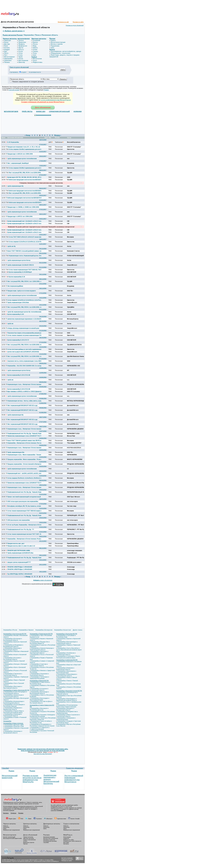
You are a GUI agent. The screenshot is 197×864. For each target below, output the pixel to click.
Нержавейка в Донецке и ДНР (14, 725)
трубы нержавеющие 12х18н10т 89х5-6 (20, 265)
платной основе (14, 90)
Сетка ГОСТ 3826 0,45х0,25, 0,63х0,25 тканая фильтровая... (26, 237)
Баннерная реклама (49, 837)
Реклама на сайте (78, 22)
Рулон (20, 51)
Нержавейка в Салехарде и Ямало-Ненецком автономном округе (68, 657)
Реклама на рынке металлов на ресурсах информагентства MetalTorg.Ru (32, 779)
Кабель (53, 40)
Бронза (35, 42)
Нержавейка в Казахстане (62, 630)
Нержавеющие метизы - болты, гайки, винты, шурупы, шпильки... (24, 401)
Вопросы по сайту (68, 839)
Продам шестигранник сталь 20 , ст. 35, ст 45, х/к (23, 147)
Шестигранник (23, 60)
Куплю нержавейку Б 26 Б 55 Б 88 (18, 375)
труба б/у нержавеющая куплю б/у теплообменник (24, 312)
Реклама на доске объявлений (74, 25)
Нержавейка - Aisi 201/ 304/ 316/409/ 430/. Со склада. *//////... (24, 366)
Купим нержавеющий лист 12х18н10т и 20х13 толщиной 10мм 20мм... (24, 221)
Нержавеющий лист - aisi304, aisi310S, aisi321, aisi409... (24, 473)
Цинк (34, 55)
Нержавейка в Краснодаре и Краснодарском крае (39, 699)
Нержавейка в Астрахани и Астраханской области (39, 689)
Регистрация (67, 837)
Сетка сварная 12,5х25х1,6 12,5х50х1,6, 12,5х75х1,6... (26, 241)
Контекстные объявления (50, 838)
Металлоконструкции (58, 42)
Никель (35, 48)
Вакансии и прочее (28, 842)
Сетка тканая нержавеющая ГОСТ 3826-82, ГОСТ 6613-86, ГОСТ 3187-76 (26, 269)
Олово (35, 49)
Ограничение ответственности (72, 841)
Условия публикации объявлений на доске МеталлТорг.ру (42, 102)
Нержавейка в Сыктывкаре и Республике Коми (66, 636)
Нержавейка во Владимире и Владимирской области (13, 645)
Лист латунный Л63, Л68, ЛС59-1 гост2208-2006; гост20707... (26, 172)
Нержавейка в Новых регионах (13, 723)
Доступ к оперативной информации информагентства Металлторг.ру (73, 779)
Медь (35, 46)
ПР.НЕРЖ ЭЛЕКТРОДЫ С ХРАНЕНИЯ (19, 567)
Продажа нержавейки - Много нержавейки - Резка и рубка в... (24, 459)
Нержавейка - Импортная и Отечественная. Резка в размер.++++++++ (24, 539)
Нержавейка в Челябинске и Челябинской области (66, 653)
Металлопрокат (9, 57)
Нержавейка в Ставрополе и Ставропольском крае (39, 728)
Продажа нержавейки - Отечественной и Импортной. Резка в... (24, 464)
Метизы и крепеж (57, 44)
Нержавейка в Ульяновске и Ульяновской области (39, 674)
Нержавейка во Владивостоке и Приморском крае (67, 712)
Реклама (20, 813)
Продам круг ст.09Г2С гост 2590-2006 (19, 216)
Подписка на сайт (63, 22)
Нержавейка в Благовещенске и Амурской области (67, 693)
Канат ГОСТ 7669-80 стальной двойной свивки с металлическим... (24, 251)
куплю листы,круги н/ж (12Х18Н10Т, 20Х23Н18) (23, 352)
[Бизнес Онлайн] (31, 853)
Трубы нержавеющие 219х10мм (18, 302)
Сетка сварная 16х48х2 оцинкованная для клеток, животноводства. (26, 149)
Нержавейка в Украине (26, 630)
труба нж (10, 323)
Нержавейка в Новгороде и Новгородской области (12, 715)
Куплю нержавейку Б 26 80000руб (20, 272)
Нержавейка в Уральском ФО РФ (66, 634)
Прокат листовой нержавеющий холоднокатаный (24, 497)
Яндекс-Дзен (12, 818)
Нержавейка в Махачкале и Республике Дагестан (39, 709)
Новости (5, 826)
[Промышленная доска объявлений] (19, 853)
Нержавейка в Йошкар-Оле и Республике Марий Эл (40, 642)
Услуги (52, 49)
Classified (5, 768)
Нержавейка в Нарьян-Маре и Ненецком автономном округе (13, 711)
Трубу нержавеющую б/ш (15, 452)
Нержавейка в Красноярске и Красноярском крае (66, 671)
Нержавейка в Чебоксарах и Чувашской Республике (39, 677)
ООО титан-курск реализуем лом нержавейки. (22, 501)
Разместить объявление (74, 768)
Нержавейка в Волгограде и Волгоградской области (39, 692)
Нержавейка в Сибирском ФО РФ (66, 660)
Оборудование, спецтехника (60, 53)
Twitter (29, 818)
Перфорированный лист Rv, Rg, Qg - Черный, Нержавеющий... (24, 433)
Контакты (6, 813)
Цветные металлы (38, 38)
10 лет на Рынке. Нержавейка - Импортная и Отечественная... (24, 525)
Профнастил (22, 46)
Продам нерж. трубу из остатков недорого (21, 291)
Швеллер (21, 62)
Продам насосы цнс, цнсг (16, 543)
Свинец (35, 51)
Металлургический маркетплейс (9, 777)
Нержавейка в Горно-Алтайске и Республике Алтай (41, 722)
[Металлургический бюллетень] (60, 853)
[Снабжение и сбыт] (7, 853)
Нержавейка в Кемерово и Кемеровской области (65, 668)
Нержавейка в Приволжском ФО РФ (41, 634)
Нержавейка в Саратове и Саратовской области (39, 665)
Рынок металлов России (13, 35)
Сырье (34, 57)
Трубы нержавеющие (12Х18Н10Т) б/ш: (20, 553)
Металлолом (37, 58)
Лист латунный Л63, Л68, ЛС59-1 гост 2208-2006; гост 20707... (24, 281)
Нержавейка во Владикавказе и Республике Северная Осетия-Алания (42, 725)
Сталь (20, 55)
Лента (6, 53)
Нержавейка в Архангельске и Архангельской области (13, 695)
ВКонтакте (49, 818)
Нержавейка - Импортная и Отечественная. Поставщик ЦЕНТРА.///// (24, 443)
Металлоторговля (9, 835)
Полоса (21, 40)
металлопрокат (24, 38)
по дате (23, 72)
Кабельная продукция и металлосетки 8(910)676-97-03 (26, 179)
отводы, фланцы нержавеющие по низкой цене (23, 328)
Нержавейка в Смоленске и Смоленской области (12, 674)
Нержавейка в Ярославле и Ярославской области (12, 687)
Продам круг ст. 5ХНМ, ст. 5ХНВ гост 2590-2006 (23, 207)
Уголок (20, 58)
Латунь (35, 44)
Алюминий (36, 40)
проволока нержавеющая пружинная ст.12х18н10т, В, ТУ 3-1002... (24, 319)
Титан (35, 53)
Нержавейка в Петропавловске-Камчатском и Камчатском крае (67, 706)
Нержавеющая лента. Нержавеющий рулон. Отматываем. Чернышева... (26, 255)
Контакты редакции (67, 858)
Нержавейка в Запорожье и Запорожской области (12, 732)
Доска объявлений (30, 835)
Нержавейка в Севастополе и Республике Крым (40, 683)
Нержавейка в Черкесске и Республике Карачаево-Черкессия (43, 718)
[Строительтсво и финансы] (74, 853)
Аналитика (6, 827)
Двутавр (7, 44)
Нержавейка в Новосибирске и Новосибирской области (66, 675)
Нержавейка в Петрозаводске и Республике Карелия (14, 705)
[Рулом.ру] (45, 853)
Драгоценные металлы (51, 824)
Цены (4, 828)
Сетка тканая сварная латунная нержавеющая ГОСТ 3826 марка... (24, 335)
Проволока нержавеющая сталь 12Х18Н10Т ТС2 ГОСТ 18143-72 (24, 436)
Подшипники (55, 46)
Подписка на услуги (67, 859)
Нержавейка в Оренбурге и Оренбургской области (39, 652)
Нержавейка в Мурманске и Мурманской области (12, 708)
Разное (11, 771)
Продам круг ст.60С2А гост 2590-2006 (20, 154)
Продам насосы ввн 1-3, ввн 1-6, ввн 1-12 (21, 546)
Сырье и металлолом (71, 824)
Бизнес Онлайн (75, 818)
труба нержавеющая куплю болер (18, 260)
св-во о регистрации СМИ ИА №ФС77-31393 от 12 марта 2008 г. (35, 860)
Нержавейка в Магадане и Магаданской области (65, 709)
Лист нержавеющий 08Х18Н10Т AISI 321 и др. (22, 405)
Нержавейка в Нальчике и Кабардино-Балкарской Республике (42, 715)
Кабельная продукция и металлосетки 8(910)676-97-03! (26, 191)
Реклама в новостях (49, 839)
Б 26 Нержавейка (13, 142)
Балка (6, 42)
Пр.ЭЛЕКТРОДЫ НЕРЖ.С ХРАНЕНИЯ (19, 574)
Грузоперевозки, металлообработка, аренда (66, 51)
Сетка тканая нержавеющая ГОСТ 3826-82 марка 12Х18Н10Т (24, 511)
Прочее (52, 38)
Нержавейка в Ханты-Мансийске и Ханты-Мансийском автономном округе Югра (69, 649)
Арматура (7, 40)
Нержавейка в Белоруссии (43, 630)
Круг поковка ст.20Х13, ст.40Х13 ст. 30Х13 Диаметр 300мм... (24, 391)
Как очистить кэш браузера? (43, 754)
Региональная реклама (50, 841)
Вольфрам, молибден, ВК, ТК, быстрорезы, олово (24, 506)
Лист (5, 55)
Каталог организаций (9, 837)
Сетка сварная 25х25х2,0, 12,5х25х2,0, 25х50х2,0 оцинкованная (24, 478)
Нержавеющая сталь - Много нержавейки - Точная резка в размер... (24, 455)
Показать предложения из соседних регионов (28, 81)
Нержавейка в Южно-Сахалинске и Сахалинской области (68, 715)
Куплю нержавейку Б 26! (15, 314)
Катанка (7, 48)
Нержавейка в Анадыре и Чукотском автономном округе (68, 722)
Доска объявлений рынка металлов (17, 22)
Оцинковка (7, 60)
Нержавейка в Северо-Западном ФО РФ (16, 690)
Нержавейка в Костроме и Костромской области (12, 658)
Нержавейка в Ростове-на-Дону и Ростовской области (41, 702)
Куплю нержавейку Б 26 (17, 277)
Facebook (39, 818)
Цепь (52, 48)
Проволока (22, 42)
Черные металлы (10, 38)
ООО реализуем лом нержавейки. (18, 520)
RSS (22, 818)
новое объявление (42, 580)
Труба (20, 57)
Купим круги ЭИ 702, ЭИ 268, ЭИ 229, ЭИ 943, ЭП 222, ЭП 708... (24, 177)
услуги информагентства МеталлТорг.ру (56, 100)
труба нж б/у (11, 246)
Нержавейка (8, 58)
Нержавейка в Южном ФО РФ (39, 680)
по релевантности (35, 72)
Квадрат (7, 49)
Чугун (35, 60)
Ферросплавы (37, 62)
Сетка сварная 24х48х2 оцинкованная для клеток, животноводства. (26, 168)
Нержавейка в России (10, 630)
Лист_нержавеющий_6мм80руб (18, 163)
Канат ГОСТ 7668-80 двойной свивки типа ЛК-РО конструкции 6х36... (24, 440)
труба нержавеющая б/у (15, 186)
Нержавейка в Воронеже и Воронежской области (12, 649)
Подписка (13, 813)
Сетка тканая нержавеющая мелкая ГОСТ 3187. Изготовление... (24, 534)
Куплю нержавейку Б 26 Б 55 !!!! (18, 340)
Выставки (66, 842)
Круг (5, 51)
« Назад (27, 135)
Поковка (7, 62)
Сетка (20, 53)
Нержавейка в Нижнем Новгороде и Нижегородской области (42, 649)
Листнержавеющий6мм (15, 286)
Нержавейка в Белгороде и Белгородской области (12, 639)
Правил (46, 90)
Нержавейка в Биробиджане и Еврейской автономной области (66, 699)
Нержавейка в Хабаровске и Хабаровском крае (65, 718)
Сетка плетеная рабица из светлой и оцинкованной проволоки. (24, 349)
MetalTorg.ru (67, 835)
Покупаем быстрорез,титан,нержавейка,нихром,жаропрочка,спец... (24, 333)
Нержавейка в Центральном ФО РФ (14, 634)
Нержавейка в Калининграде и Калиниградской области (13, 702)
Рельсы (21, 49)
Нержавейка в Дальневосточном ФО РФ (69, 691)
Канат (6, 46)
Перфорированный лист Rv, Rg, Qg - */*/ (20, 529)
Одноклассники (61, 818)
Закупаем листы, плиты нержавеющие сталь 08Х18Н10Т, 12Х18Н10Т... (24, 361)
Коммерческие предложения (11, 830)
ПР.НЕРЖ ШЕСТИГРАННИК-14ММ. (18, 550)
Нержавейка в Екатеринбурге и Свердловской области (67, 642)
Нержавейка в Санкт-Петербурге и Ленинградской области (15, 692)
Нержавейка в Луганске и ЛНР (14, 726)
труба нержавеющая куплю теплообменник (22, 158)
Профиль (21, 44)
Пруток (20, 48)
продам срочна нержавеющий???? (19, 562)
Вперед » (57, 135)
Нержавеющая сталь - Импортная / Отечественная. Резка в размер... (24, 384)
